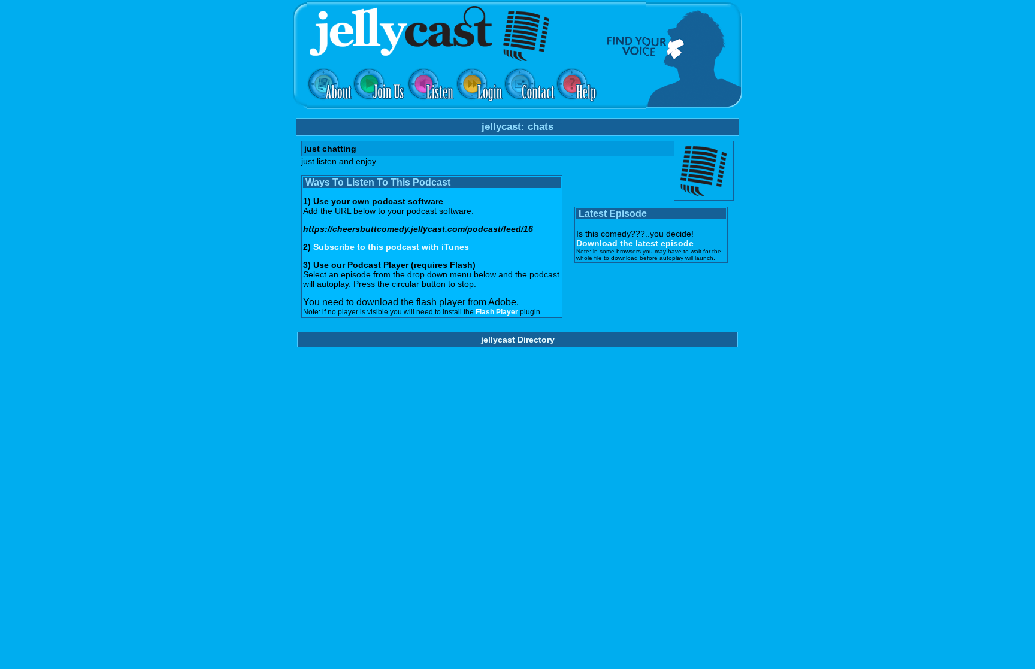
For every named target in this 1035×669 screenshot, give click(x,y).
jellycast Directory (518, 339)
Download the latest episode (635, 243)
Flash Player (497, 312)
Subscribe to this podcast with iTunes (391, 247)
